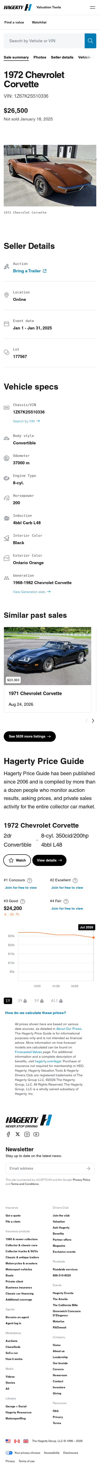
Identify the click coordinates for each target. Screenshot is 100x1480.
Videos (10, 1376)
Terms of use (27, 1461)
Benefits (58, 1233)
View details (47, 860)
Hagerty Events (63, 1293)
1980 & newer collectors (22, 1239)
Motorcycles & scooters (21, 1263)
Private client (14, 1281)
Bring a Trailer (27, 271)
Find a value (14, 22)
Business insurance (19, 1287)
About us (59, 1351)
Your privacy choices (27, 1452)
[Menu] (92, 7)
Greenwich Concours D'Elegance (67, 1313)
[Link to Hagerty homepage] (29, 1121)
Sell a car (12, 1352)
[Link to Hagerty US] (8, 1440)
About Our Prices (68, 1029)
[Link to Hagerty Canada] (17, 1440)
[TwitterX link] (17, 1134)
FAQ (55, 1410)
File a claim (13, 1221)
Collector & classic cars (21, 1245)
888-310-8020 (62, 1275)
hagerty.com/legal (48, 1061)
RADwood (59, 1327)
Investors (59, 1387)
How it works (14, 1358)
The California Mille (65, 1305)
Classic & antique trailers (22, 1257)
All (7, 1388)
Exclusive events (64, 1251)
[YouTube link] (36, 1134)
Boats (9, 1275)
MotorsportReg (16, 1418)
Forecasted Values (28, 1052)
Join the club (61, 1215)
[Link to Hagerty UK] (25, 1440)
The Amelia (60, 1299)
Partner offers (62, 1239)
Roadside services (65, 1269)
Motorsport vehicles (19, 1269)
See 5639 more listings (27, 736)
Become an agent (17, 1317)
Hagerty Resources (19, 1412)
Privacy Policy (81, 1179)
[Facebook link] (8, 1134)
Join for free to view (21, 887)
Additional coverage (19, 1299)
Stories (10, 1382)
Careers (58, 1369)
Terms (57, 1423)
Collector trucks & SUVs (22, 1251)
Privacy (58, 1416)
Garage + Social (16, 1406)
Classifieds (13, 1346)
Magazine (59, 1245)
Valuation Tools (49, 7)
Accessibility (52, 1452)
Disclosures (70, 1452)
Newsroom (60, 1375)
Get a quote (13, 1215)
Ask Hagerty (61, 1227)
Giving (57, 1393)
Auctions (11, 1340)
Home (57, 1345)
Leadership (60, 1357)
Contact (58, 1381)
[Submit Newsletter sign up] (88, 1168)
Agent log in (13, 1323)
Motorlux (58, 1321)
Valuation (59, 1221)
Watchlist (39, 22)
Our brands (60, 1363)
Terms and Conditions (25, 1183)
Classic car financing (19, 1293)
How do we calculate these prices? (35, 1013)
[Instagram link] (27, 1134)
